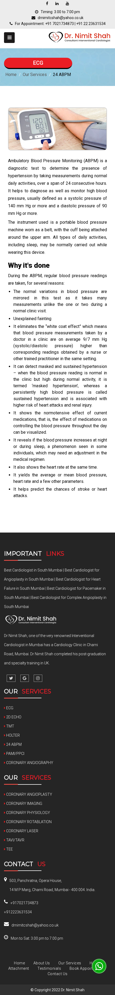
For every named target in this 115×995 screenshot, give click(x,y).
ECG (9, 708)
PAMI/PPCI (14, 753)
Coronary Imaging (23, 803)
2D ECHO (13, 717)
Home (11, 74)
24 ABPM (13, 744)
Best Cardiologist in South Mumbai (33, 570)
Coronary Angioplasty (28, 794)
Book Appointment (86, 968)
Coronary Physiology (27, 813)
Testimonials (49, 968)
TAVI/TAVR (14, 840)
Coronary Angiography (29, 763)
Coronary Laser (21, 831)
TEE (9, 849)
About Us (41, 963)
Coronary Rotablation (28, 822)
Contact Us (58, 974)
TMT (9, 726)
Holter (12, 735)
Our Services (35, 74)
